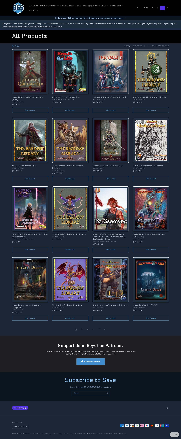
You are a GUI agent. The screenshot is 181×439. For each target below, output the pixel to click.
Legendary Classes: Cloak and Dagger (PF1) (26, 306)
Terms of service (80, 433)
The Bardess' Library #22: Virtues (149, 97)
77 (99, 329)
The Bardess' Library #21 (24, 166)
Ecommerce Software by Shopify (40, 434)
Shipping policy (92, 433)
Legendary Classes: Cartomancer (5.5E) (28, 98)
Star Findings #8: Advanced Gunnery (111, 305)
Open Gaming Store (23, 434)
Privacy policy (68, 433)
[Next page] (104, 329)
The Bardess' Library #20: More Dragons (67, 167)
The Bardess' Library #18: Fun (67, 305)
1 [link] (76, 329)
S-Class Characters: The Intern (148, 166)
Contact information (105, 433)
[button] (49, 5)
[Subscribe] (107, 393)
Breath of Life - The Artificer (66, 97)
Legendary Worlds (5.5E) (145, 305)
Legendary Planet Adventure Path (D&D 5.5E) (149, 235)
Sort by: (127, 46)
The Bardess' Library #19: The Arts (69, 234)
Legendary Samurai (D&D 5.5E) (108, 166)
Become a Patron (92, 361)
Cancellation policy (120, 433)
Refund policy (56, 433)
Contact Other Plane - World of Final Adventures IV (30, 235)
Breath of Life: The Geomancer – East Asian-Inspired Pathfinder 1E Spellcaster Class (109, 236)
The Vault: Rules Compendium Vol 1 (110, 97)
